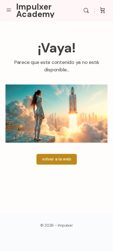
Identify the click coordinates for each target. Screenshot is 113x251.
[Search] (87, 10)
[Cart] (102, 10)
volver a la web (56, 159)
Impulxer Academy (35, 10)
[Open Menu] (8, 10)
